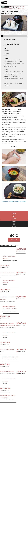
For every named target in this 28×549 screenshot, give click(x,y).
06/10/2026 (4, 365)
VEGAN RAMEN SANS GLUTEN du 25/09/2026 (8, 298)
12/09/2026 (21, 324)
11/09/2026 (21, 273)
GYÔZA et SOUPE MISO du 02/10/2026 (9, 257)
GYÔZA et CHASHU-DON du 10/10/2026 (9, 380)
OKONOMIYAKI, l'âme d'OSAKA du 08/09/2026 (7, 396)
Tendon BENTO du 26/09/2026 (10, 357)
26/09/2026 (21, 350)
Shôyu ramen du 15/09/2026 (7, 349)
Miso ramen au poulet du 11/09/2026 (8, 281)
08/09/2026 (4, 389)
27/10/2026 (4, 317)
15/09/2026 (4, 343)
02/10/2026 (21, 249)
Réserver (14, 239)
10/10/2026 (21, 372)
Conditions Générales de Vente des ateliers (14, 201)
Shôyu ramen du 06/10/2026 (7, 371)
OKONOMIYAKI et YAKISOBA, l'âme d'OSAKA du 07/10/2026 (10, 307)
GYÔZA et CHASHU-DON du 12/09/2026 (9, 334)
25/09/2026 (4, 290)
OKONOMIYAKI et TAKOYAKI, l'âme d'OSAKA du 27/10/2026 (7, 324)
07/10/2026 (21, 297)
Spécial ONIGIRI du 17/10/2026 (7, 272)
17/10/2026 (4, 266)
